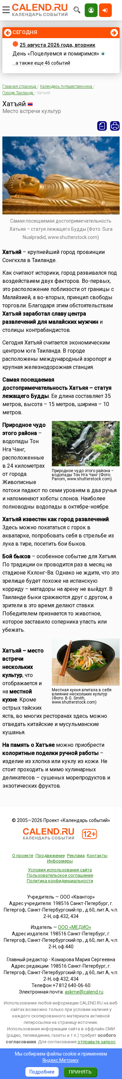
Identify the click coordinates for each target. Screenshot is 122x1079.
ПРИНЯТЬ (80, 1072)
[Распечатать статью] (115, 126)
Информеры (60, 861)
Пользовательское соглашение (60, 875)
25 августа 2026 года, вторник (57, 45)
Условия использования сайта (60, 869)
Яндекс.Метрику (60, 1060)
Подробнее (42, 1072)
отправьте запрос (97, 1041)
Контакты (97, 855)
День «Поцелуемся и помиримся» (56, 53)
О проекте (22, 855)
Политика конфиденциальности (60, 880)
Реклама (76, 855)
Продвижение (50, 855)
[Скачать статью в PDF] (102, 126)
